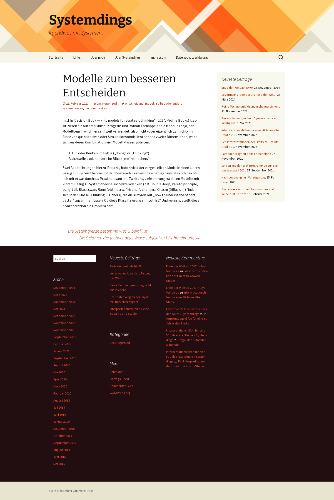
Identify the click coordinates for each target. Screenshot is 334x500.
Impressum (158, 57)
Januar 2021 (61, 351)
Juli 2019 (59, 407)
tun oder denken (96, 108)
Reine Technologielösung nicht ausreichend (251, 106)
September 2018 (64, 443)
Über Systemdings (128, 57)
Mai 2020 (59, 372)
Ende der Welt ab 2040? (237, 87)
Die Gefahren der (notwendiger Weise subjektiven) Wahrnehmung (139, 238)
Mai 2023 (59, 309)
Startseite (56, 57)
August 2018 (61, 450)
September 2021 (64, 337)
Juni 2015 (59, 457)
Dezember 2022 (64, 316)
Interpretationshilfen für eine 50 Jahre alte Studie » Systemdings (186, 335)
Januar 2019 (61, 422)
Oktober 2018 (62, 436)
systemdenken (72, 108)
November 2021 (64, 330)
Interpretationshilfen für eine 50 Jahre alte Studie (187, 297)
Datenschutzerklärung (192, 57)
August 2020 (61, 365)
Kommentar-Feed (122, 386)
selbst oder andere (169, 103)
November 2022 (64, 323)
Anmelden (116, 372)
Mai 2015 (59, 464)
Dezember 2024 (64, 288)
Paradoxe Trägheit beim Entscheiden (246, 154)
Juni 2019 (59, 414)
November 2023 (64, 302)
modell (150, 103)
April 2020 (60, 379)
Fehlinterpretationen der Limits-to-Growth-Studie (187, 276)
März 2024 (60, 295)
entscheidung (134, 103)
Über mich (97, 57)
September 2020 (64, 358)
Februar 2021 (62, 344)
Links (77, 57)
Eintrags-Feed (119, 379)
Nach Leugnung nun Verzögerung (244, 177)
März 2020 (60, 386)
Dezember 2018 (64, 429)
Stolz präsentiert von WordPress (71, 491)
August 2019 (61, 400)
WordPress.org (120, 393)
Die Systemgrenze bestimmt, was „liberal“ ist (104, 231)
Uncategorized (107, 103)
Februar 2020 (62, 393)
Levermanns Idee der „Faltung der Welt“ (249, 95)
